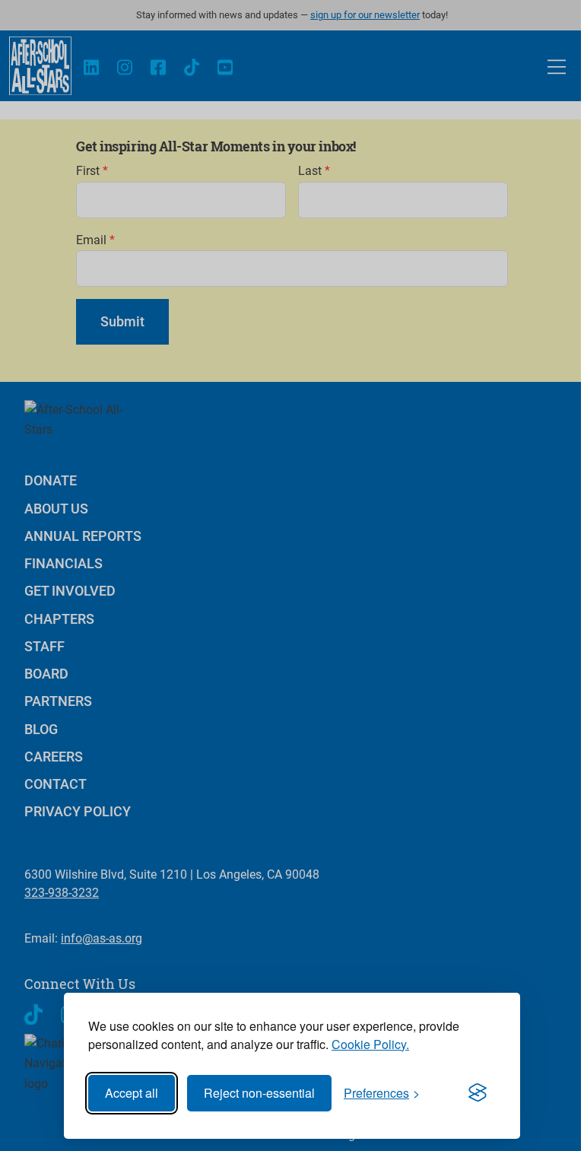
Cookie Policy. (370, 1044)
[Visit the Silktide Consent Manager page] (477, 1093)
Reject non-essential (259, 1093)
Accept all (131, 1093)
